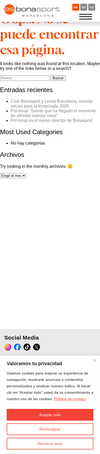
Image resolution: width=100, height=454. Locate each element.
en (84, 7)
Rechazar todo (50, 443)
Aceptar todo (50, 415)
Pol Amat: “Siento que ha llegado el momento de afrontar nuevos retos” (53, 113)
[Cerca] (94, 360)
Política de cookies (70, 399)
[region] (50, 405)
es (76, 7)
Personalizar (50, 429)
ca (92, 7)
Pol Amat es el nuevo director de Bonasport (51, 120)
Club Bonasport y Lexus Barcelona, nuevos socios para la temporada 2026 (52, 103)
